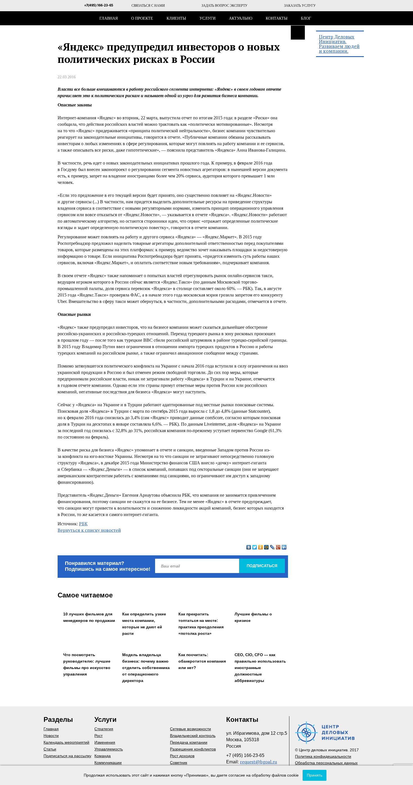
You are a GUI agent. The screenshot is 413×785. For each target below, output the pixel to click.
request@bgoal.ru (258, 762)
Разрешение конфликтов (193, 749)
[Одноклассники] (261, 547)
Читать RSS (298, 33)
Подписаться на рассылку (67, 756)
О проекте (142, 18)
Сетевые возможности (190, 729)
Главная (108, 18)
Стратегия (103, 729)
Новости (51, 735)
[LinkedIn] (284, 547)
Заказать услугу (300, 6)
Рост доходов (182, 756)
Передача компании (188, 742)
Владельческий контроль (192, 735)
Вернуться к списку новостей (89, 530)
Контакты (276, 18)
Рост (98, 735)
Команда (102, 756)
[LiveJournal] (272, 547)
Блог (306, 18)
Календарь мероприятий (66, 742)
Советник (178, 762)
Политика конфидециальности (323, 756)
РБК (83, 524)
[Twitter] (255, 547)
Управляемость (108, 749)
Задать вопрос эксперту (224, 6)
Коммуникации (108, 762)
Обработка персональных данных (326, 763)
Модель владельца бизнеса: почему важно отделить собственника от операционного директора (146, 667)
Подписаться (262, 565)
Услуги (207, 18)
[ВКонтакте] (249, 547)
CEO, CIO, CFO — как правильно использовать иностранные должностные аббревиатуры (260, 667)
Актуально (240, 18)
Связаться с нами (148, 6)
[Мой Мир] (266, 547)
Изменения (104, 742)
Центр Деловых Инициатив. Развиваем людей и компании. (339, 43)
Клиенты (176, 18)
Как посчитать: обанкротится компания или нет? (202, 661)
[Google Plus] (278, 547)
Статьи (50, 749)
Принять (314, 775)
